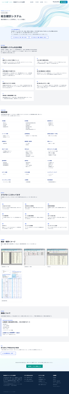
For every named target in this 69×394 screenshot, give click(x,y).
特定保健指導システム (42, 379)
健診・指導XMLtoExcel (42, 384)
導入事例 (37, 2)
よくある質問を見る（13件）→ (8, 353)
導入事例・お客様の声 (56, 381)
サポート (45, 2)
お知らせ (54, 379)
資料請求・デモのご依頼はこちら (34, 366)
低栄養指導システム (42, 381)
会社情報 (41, 2)
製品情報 (31, 2)
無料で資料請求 (63, 2)
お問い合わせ (55, 384)
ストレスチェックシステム (43, 382)
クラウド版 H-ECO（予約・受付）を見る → (20, 37)
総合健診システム (41, 377)
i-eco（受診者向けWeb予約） (29, 381)
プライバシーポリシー (56, 386)
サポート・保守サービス (57, 382)
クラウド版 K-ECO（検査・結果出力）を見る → (39, 37)
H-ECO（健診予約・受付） (28, 377)
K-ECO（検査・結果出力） (28, 379)
